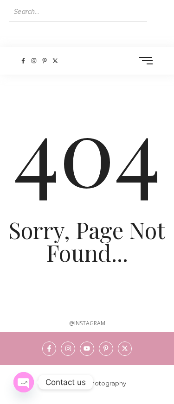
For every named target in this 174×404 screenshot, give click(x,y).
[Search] (156, 12)
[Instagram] (33, 60)
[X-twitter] (55, 60)
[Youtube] (87, 348)
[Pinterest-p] (44, 60)
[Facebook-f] (23, 60)
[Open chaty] (23, 382)
